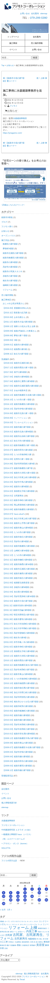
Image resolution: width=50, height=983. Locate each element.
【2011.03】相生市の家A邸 (15, 637)
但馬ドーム (13, 932)
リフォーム (7, 290)
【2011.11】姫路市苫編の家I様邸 (17, 610)
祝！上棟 (40, 78)
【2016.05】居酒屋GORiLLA (15, 308)
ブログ (4, 222)
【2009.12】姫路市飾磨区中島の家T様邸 (20, 738)
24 (39, 900)
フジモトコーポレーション (13, 825)
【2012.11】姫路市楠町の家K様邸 (17, 560)
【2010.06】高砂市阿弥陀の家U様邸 (19, 697)
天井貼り (11, 942)
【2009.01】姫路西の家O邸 (15, 349)
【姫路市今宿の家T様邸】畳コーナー (13, 79)
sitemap (43, 13)
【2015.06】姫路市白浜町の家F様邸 (19, 436)
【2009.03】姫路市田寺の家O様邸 (18, 761)
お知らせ (10, 65)
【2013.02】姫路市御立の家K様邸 (18, 537)
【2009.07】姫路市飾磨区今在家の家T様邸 (21, 747)
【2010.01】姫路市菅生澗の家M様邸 (19, 734)
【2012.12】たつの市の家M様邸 (17, 555)
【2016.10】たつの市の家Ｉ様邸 (17, 399)
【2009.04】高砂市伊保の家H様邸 (18, 752)
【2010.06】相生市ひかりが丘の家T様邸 (20, 701)
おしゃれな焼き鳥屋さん (13, 303)
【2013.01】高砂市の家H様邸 (16, 541)
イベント (13, 49)
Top (2, 65)
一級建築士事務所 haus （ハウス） (16, 834)
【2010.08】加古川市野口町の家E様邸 (20, 692)
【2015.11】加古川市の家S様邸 (16, 441)
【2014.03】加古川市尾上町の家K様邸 (20, 477)
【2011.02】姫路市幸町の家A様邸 (17, 647)
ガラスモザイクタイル (18, 921)
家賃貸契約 (25, 942)
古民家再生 (21, 938)
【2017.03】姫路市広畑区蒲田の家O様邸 (21, 386)
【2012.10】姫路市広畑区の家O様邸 (19, 569)
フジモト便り (7, 226)
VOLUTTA (5, 848)
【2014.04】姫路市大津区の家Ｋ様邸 (19, 473)
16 (32, 896)
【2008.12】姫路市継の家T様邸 (17, 770)
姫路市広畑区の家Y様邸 (13, 253)
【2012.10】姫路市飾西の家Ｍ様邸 (18, 564)
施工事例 (13, 43)
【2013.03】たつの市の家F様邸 (17, 532)
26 (3, 903)
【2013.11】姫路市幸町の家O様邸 (18, 500)
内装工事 (31, 931)
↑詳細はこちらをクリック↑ (13, 205)
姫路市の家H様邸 (10, 262)
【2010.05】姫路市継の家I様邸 (16, 715)
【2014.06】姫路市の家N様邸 (16, 486)
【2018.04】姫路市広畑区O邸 (16, 363)
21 (18, 900)
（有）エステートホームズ (13, 839)
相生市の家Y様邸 (10, 280)
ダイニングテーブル (30, 924)
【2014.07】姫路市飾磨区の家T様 (18, 468)
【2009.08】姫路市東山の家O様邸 (18, 743)
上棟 (33, 927)
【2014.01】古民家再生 (13, 496)
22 (25, 900)
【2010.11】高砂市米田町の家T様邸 (18, 669)
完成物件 (5, 359)
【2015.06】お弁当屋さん (14, 317)
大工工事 (4, 942)
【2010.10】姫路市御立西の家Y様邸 (19, 688)
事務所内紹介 (42, 928)
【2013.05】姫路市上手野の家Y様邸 (19, 523)
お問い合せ (25, 13)
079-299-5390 (38, 17)
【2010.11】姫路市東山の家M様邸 (18, 674)
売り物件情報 (37, 43)
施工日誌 (5, 240)
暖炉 (8, 945)
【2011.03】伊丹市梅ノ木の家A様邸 (18, 642)
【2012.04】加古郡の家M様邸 (16, 592)
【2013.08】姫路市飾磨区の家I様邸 (18, 509)
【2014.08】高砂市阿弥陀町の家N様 (19, 464)
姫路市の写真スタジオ (12, 271)
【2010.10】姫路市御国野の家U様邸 (19, 683)
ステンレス (15, 924)
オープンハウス (8, 236)
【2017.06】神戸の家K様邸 (15, 372)
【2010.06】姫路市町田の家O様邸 (18, 706)
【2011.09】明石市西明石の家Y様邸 (18, 615)
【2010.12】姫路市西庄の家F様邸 (18, 660)
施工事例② (6, 300)
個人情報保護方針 (9, 803)
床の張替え (39, 942)
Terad (22, 979)
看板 (19, 945)
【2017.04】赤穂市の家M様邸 (16, 377)
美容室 (40, 944)
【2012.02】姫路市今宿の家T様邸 (18, 601)
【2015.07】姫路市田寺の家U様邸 (18, 450)
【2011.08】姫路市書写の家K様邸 (17, 619)
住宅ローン (22, 932)
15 (25, 896)
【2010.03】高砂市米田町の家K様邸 (19, 724)
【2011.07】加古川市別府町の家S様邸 (19, 624)
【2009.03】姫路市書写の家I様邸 (17, 766)
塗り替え (39, 939)
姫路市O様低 (7, 217)
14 (18, 896)
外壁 (46, 939)
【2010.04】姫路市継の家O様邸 (17, 720)
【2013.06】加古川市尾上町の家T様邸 (20, 518)
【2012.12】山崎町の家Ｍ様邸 (16, 550)
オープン (7, 921)
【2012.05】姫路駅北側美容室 (16, 583)
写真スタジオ (42, 932)
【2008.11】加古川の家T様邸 (15, 354)
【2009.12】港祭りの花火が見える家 (19, 326)
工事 (31, 942)
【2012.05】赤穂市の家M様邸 (16, 587)
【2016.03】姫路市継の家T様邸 (17, 427)
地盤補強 (32, 939)
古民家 (8, 935)
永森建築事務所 (20, 118)
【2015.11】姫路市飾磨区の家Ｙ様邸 (19, 445)
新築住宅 (3, 945)
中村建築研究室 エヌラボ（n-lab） (16, 830)
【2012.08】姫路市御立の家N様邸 (18, 578)
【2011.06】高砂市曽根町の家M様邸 (19, 633)
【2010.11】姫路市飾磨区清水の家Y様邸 (20, 665)
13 (11, 896)
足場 (6, 948)
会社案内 (35, 13)
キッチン (30, 921)
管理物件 (33, 945)
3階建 (2, 921)
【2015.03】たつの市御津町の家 (17, 454)
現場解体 (13, 945)
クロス (36, 921)
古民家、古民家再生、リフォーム (25, 936)
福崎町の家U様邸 (10, 285)
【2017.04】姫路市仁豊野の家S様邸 (19, 381)
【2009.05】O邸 (10, 340)
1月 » (9, 910)
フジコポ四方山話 (9, 860)
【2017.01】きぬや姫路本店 (15, 390)
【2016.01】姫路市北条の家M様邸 (18, 431)
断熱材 (47, 942)
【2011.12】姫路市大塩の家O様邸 (18, 322)
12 (3, 896)
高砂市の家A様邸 (10, 267)
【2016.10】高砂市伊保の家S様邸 (18, 409)
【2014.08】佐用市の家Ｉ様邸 (16, 459)
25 (46, 900)
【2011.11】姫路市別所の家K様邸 (17, 605)
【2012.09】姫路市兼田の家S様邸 (18, 573)
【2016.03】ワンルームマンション (18, 422)
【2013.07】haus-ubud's (14, 514)
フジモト (14, 106)
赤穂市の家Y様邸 (10, 276)
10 (39, 893)
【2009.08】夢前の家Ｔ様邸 (15, 335)
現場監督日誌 (7, 776)
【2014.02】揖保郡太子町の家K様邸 (19, 491)
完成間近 (18, 942)
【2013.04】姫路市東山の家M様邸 (18, 528)
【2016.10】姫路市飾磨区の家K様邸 (19, 404)
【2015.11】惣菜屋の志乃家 (15, 312)
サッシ (8, 924)
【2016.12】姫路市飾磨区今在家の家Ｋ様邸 (22, 395)
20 (11, 900)
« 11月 (3, 910)
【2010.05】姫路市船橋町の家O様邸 (19, 711)
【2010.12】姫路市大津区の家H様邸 (19, 656)
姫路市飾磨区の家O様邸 (13, 258)
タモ (21, 924)
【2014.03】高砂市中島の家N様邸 (18, 482)
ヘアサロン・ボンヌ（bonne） (14, 843)
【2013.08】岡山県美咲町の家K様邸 (19, 505)
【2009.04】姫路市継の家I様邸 (16, 756)
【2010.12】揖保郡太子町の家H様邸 (19, 651)
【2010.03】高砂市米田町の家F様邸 (19, 729)
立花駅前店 (25, 945)
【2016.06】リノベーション (15, 418)
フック (40, 924)
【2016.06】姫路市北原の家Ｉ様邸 (18, 413)
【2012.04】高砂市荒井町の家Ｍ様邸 (19, 596)
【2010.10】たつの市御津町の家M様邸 (20, 679)
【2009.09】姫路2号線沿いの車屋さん (19, 331)
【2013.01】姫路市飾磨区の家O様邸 (19, 546)
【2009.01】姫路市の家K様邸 (16, 345)
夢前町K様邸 (8, 248)
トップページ (13, 37)
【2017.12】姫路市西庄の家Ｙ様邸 (18, 367)
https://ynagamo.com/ (12, 133)
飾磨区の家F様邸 (10, 244)
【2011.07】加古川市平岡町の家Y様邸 (19, 628)
